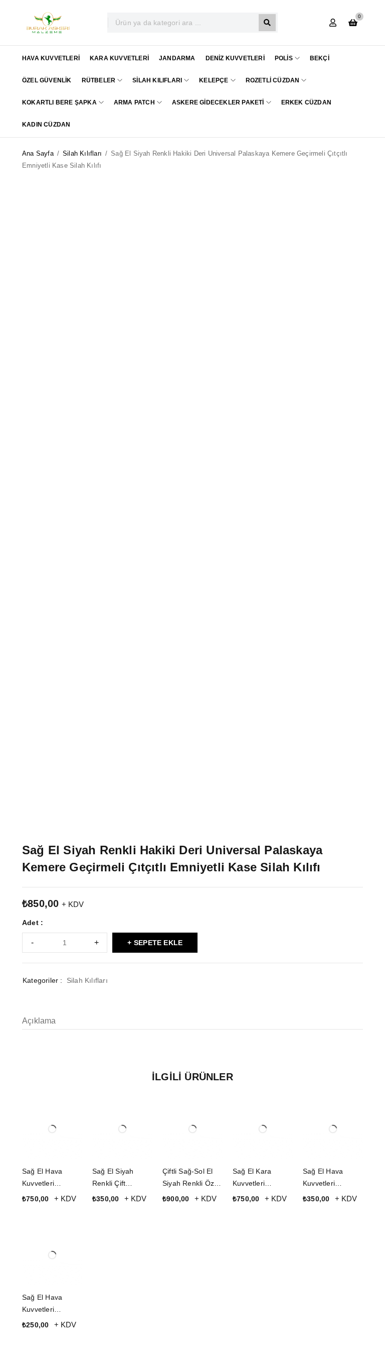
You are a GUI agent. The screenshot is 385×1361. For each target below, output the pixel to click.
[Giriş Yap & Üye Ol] (333, 23)
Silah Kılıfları (82, 153)
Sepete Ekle (158, 943)
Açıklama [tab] (39, 1020)
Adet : (32, 923)
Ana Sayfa (38, 153)
